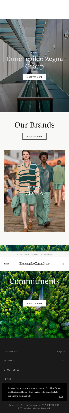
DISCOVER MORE (34, 77)
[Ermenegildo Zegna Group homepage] (34, 263)
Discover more (34, 136)
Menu (6, 263)
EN (62, 264)
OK (61, 396)
